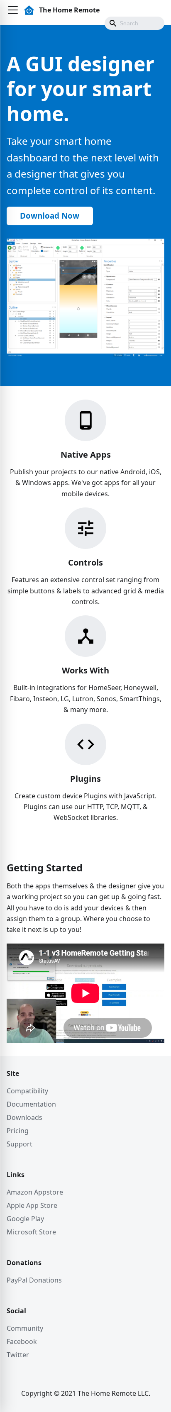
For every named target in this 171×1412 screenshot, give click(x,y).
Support (19, 1144)
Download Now (49, 215)
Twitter (18, 1354)
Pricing (18, 1130)
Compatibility (27, 1090)
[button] (13, 10)
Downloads (24, 1117)
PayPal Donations (34, 1280)
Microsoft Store (31, 1231)
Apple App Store (32, 1205)
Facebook (22, 1341)
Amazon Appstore (35, 1192)
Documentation (31, 1104)
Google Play (25, 1218)
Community (25, 1328)
